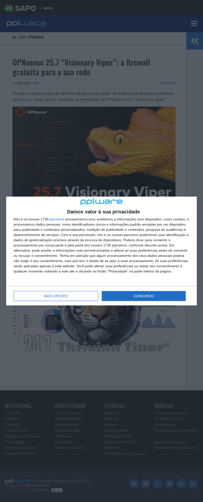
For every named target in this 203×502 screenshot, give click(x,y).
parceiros (57, 219)
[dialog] (101, 251)
